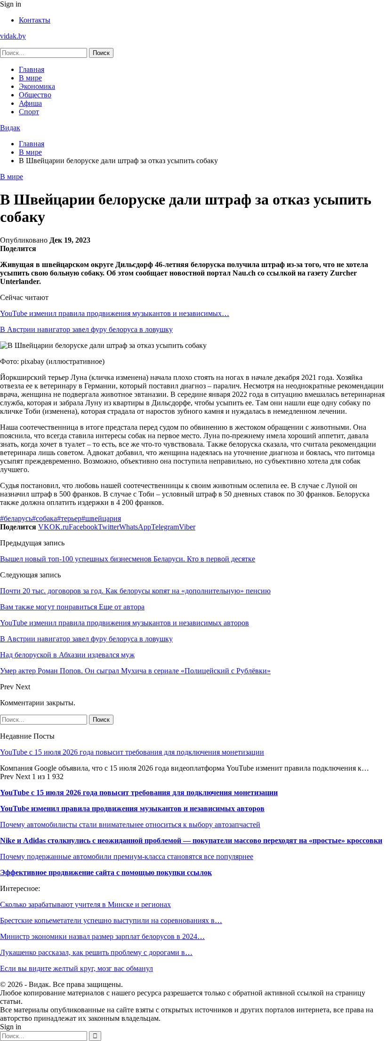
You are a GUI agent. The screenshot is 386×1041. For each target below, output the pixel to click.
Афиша (30, 103)
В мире (30, 78)
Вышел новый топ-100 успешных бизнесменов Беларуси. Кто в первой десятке (127, 559)
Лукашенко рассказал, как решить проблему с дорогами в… (96, 952)
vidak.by (13, 36)
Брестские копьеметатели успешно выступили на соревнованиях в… (111, 920)
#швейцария (101, 518)
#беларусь (16, 518)
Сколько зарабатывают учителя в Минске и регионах (85, 904)
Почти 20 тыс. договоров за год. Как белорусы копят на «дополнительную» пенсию (135, 591)
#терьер (69, 518)
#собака (44, 518)
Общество (35, 95)
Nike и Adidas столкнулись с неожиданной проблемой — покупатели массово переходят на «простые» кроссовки (191, 840)
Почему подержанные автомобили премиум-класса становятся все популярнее (126, 856)
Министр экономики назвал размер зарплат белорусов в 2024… (102, 936)
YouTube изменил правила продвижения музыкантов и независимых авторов (132, 808)
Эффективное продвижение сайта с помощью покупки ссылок (106, 872)
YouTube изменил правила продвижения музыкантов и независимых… (114, 313)
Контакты (34, 20)
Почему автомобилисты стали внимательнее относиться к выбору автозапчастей (130, 824)
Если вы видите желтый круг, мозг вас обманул (76, 968)
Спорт (29, 112)
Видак (10, 128)
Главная (31, 69)
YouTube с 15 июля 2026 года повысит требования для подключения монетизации (132, 752)
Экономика (37, 86)
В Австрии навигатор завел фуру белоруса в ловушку (86, 329)
